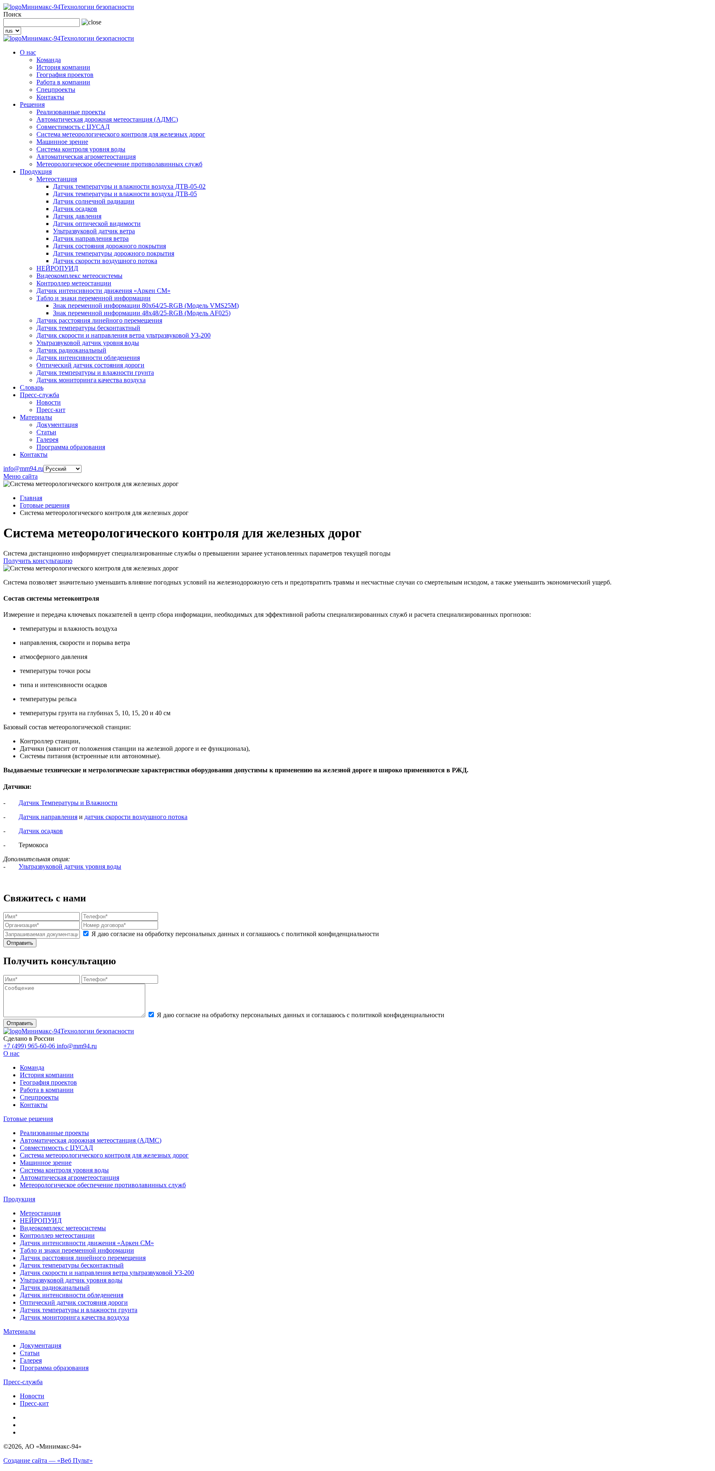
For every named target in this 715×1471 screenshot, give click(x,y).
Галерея (47, 439)
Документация (57, 424)
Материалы (36, 417)
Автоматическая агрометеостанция (86, 156)
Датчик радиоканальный (71, 350)
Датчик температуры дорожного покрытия (113, 253)
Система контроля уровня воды (80, 149)
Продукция (36, 171)
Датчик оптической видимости (97, 223)
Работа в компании (63, 82)
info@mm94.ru (23, 468)
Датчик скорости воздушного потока (105, 260)
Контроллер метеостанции (73, 283)
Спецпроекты (55, 89)
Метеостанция (56, 178)
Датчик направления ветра (91, 238)
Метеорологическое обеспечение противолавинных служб (119, 164)
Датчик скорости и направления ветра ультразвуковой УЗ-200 (123, 335)
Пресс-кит (50, 409)
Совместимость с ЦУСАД (73, 126)
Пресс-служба (39, 394)
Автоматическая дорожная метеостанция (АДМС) (107, 119)
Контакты (50, 97)
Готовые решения (45, 505)
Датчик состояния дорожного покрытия (109, 245)
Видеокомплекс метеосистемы (79, 275)
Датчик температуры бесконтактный (88, 327)
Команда (48, 59)
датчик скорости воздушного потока (135, 816)
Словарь (31, 387)
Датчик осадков (75, 208)
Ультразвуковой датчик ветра (94, 231)
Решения (32, 104)
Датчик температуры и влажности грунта (95, 372)
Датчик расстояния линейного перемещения (99, 320)
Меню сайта (20, 476)
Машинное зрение (62, 141)
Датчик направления (48, 816)
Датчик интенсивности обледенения (88, 357)
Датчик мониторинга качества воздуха (91, 379)
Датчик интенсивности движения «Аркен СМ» (103, 290)
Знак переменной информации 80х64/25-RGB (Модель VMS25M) (146, 305)
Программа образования (70, 446)
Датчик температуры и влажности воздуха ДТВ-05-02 (129, 186)
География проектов (65, 74)
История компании (63, 67)
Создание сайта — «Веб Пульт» (48, 1460)
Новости (48, 402)
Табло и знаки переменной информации (93, 298)
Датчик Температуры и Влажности (68, 802)
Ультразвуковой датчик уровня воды (87, 342)
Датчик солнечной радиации (93, 201)
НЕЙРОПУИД (57, 268)
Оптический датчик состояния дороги (90, 365)
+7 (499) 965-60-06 (30, 1045)
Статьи (46, 432)
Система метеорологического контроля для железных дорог (120, 134)
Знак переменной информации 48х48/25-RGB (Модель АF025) (141, 312)
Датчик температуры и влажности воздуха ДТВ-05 (125, 193)
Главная (31, 497)
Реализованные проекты (71, 111)
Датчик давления (77, 216)
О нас (28, 52)
